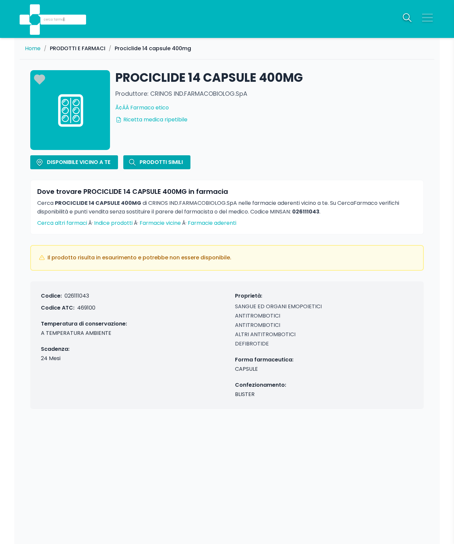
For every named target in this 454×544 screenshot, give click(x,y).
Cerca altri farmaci (62, 223)
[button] (36, 10)
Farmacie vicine (160, 223)
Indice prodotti (113, 223)
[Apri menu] (427, 18)
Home (33, 48)
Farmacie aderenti (212, 223)
